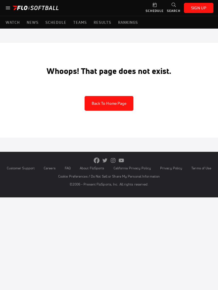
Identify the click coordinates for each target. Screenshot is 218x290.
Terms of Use (201, 168)
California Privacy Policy (132, 168)
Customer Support (21, 168)
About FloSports (92, 168)
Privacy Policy (171, 168)
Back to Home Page (109, 103)
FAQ (68, 168)
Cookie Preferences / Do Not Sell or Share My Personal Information (109, 176)
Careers (50, 168)
